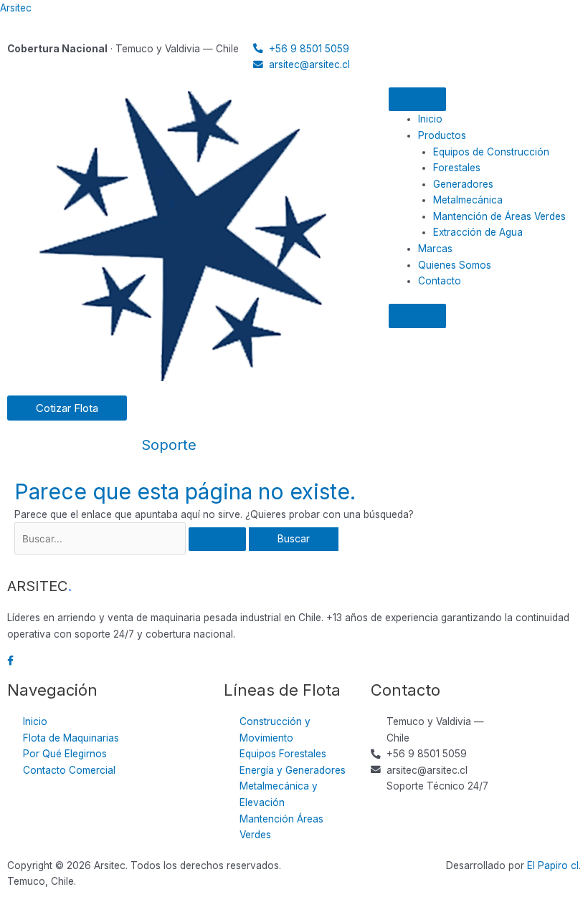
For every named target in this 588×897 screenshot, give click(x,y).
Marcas (435, 248)
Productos (442, 135)
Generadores (463, 184)
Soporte (168, 445)
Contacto (439, 281)
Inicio (430, 119)
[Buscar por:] (131, 539)
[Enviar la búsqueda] (217, 539)
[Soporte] (159, 413)
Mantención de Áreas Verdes (499, 216)
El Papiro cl (553, 865)
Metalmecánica (468, 200)
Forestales (456, 167)
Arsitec (16, 8)
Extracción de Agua (478, 232)
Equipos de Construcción (491, 152)
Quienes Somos (454, 265)
